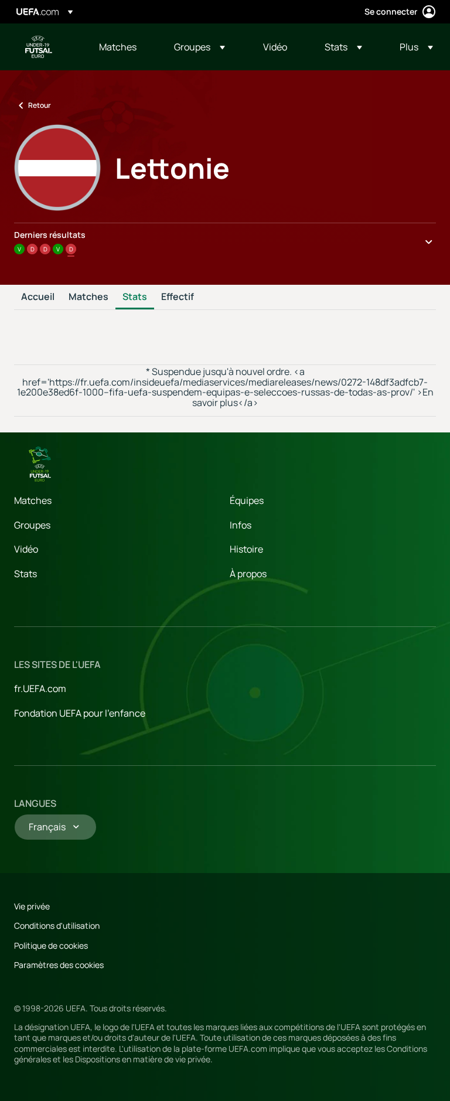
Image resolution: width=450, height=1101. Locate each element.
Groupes (32, 525)
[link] (117, 47)
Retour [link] (39, 105)
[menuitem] (121, 47)
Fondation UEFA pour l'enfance (79, 713)
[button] (199, 47)
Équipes (247, 500)
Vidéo (26, 549)
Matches (88, 297)
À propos (248, 573)
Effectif (177, 297)
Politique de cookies (51, 945)
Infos (240, 525)
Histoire (246, 549)
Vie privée (32, 906)
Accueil (37, 297)
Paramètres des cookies (59, 964)
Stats (134, 297)
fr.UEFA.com (40, 688)
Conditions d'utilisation (57, 925)
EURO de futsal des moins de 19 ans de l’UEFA (38, 47)
